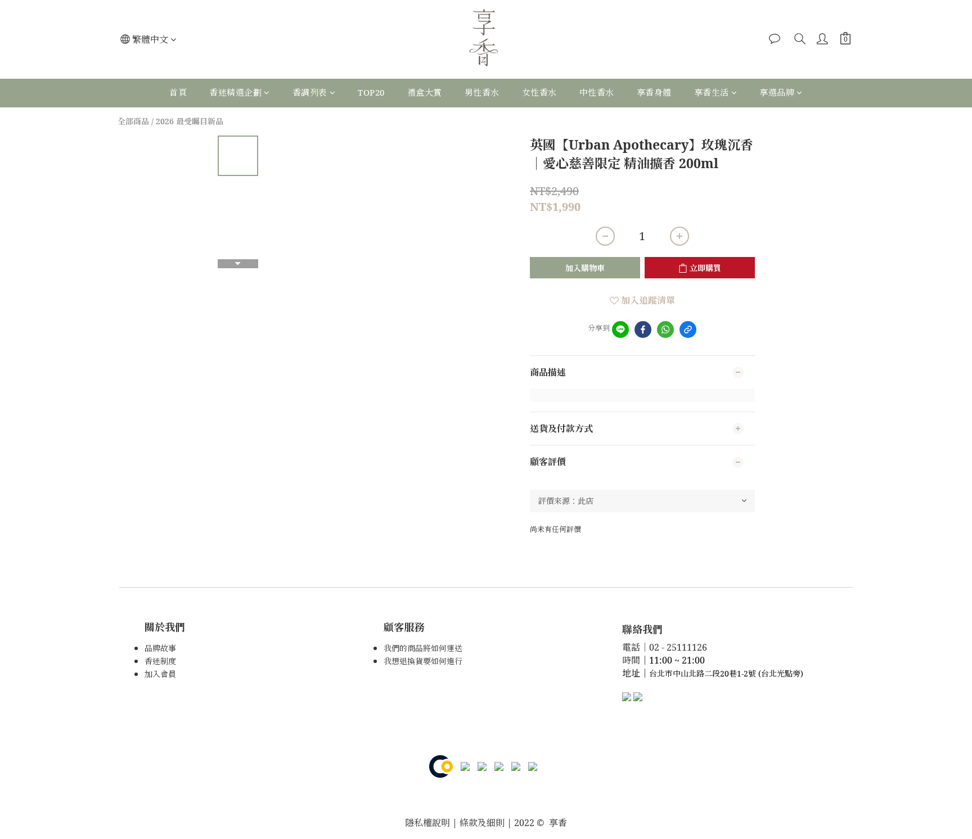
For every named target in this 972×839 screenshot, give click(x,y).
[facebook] (642, 329)
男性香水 (482, 92)
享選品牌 (776, 92)
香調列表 (309, 92)
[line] (620, 329)
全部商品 (133, 121)
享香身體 (654, 92)
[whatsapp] (665, 329)
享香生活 (711, 92)
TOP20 (371, 92)
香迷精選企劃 (235, 92)
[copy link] (688, 329)
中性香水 (596, 92)
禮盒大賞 (424, 92)
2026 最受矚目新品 (189, 121)
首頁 (178, 92)
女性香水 (539, 92)
